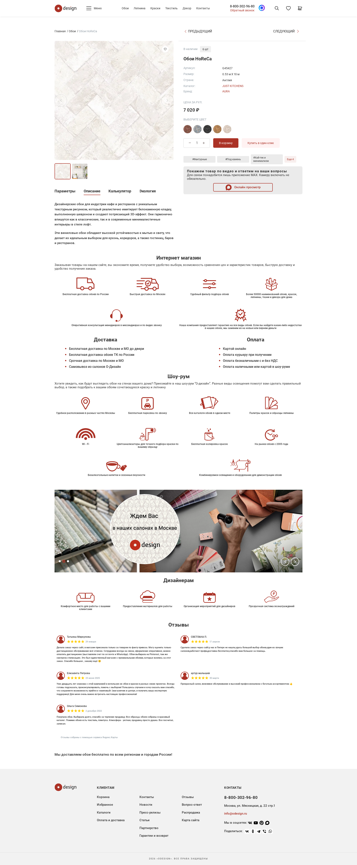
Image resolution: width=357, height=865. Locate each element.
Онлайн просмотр (247, 187)
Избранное (105, 805)
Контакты (203, 8)
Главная (60, 31)
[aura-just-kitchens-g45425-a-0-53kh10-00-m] (197, 129)
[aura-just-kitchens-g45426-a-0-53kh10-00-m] (207, 129)
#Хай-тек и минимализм (261, 159)
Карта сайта (190, 820)
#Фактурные (199, 159)
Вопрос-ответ (192, 805)
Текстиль (171, 8)
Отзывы (188, 797)
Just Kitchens (232, 86)
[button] (285, 562)
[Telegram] (258, 831)
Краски (155, 8)
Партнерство (148, 828)
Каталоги (104, 812)
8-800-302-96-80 (242, 6)
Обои (125, 8)
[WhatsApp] (270, 831)
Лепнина (139, 8)
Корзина (103, 797)
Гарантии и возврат (153, 836)
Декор (187, 8)
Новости (145, 805)
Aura (226, 91)
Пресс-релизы (150, 812)
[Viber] (264, 831)
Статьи (144, 820)
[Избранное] (288, 8)
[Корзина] (300, 8)
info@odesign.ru (235, 813)
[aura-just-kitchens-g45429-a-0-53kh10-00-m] (227, 129)
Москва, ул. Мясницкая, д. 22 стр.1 (249, 806)
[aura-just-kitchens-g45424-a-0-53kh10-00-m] (187, 129)
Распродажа (191, 812)
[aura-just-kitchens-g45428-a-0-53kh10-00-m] (217, 129)
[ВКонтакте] (247, 831)
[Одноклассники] (252, 831)
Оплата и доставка (111, 820)
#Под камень (233, 159)
